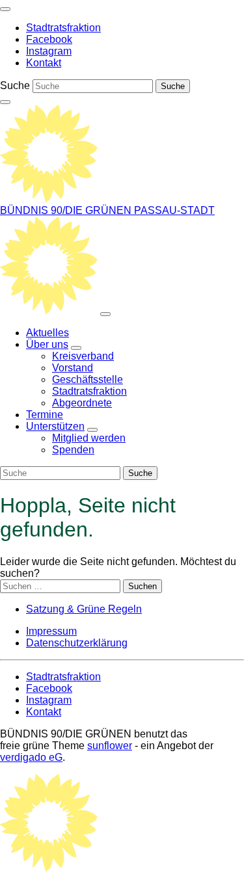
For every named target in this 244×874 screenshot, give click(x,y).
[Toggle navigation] (5, 9)
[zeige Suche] (5, 102)
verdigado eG (31, 757)
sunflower (109, 745)
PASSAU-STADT (174, 210)
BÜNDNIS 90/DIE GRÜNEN (67, 210)
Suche (15, 85)
